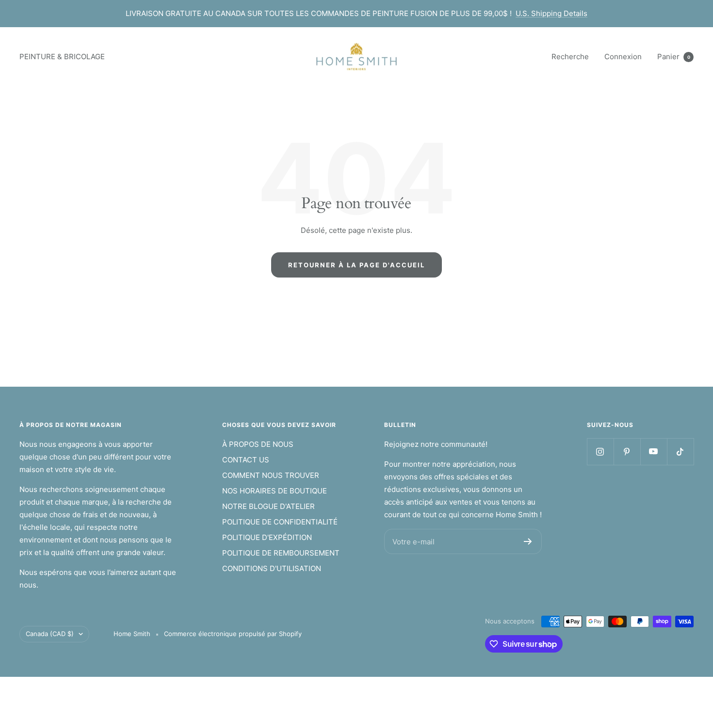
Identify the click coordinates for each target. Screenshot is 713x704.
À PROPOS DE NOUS (257, 444)
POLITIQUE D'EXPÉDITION (267, 537)
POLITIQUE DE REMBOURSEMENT (281, 552)
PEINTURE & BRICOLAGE (62, 56)
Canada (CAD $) (50, 634)
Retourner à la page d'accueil (356, 265)
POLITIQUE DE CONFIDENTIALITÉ (280, 521)
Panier (673, 56)
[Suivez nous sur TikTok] (680, 451)
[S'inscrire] (528, 541)
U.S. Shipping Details (551, 13)
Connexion (623, 56)
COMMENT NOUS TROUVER (270, 475)
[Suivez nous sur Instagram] (600, 451)
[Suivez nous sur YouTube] (653, 451)
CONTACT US (245, 459)
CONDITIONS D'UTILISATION (271, 568)
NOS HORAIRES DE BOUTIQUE (274, 490)
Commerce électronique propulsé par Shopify (233, 634)
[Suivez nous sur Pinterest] (627, 451)
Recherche (570, 56)
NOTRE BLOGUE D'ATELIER (268, 506)
